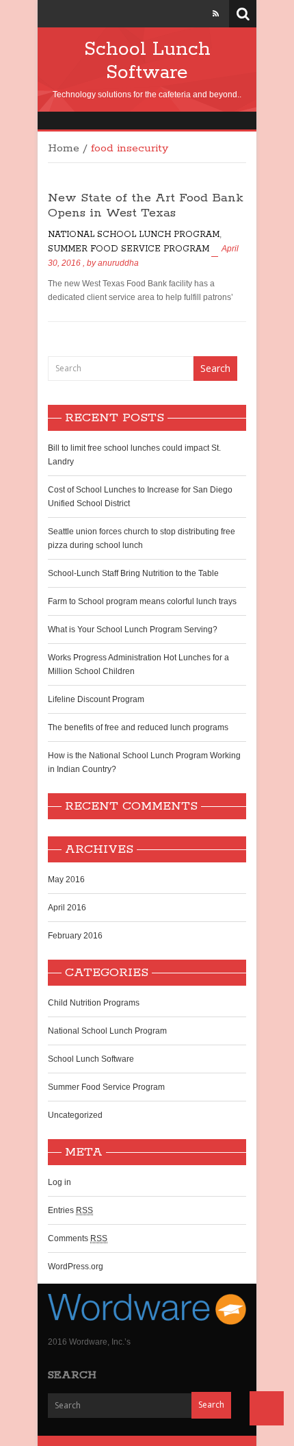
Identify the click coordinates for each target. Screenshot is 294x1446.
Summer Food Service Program (128, 249)
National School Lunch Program (133, 234)
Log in (59, 1182)
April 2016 (67, 907)
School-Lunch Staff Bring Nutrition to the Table (133, 573)
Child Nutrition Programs (93, 1003)
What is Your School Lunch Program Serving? (132, 629)
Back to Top (267, 1408)
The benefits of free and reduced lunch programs (138, 727)
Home (63, 148)
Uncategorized (75, 1115)
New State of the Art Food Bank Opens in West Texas (145, 205)
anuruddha (118, 263)
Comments (77, 1238)
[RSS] (216, 13)
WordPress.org (75, 1266)
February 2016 (75, 935)
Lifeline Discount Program (96, 699)
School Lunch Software (147, 61)
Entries (70, 1210)
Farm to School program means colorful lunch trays (142, 601)
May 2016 (66, 879)
